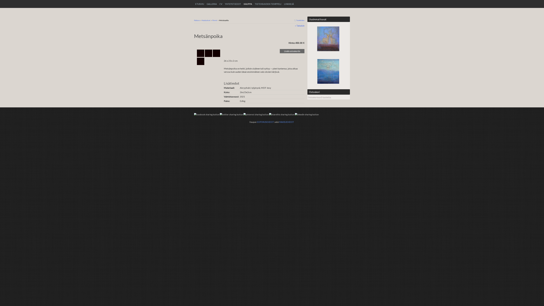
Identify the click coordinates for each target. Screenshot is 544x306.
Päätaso (197, 20)
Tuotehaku (300, 20)
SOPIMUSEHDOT (265, 122)
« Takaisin (299, 25)
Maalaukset (206, 20)
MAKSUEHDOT (286, 122)
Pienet (214, 20)
